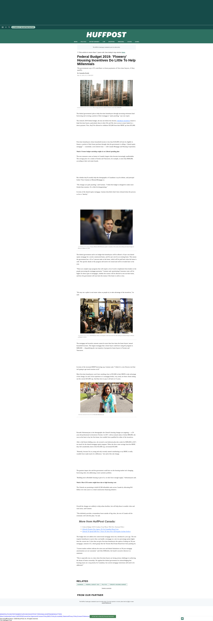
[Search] (9, 27)
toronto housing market (117, 584)
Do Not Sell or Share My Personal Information (103, 616)
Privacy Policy (73, 616)
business (80, 584)
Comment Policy (42, 616)
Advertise (8, 616)
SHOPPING (111, 41)
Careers (25, 616)
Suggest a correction (106, 588)
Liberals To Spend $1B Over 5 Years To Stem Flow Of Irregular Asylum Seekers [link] (106, 531)
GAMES (137, 41)
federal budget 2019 (92, 584)
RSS (19, 616)
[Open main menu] (3, 27)
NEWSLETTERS (57, 614)
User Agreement (32, 616)
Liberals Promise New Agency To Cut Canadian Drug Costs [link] (100, 529)
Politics (104, 584)
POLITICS (83, 41)
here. (123, 52)
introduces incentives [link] (123, 121)
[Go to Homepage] (182, 618)
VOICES (129, 41)
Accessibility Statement (62, 616)
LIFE (104, 41)
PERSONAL (121, 41)
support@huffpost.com (106, 602)
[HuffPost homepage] (21, 612)
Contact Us (14, 616)
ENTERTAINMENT (94, 41)
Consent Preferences (83, 616)
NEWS (75, 41)
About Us (2, 616)
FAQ (129, 601)
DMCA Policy (51, 616)
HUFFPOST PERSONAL (37, 614)
